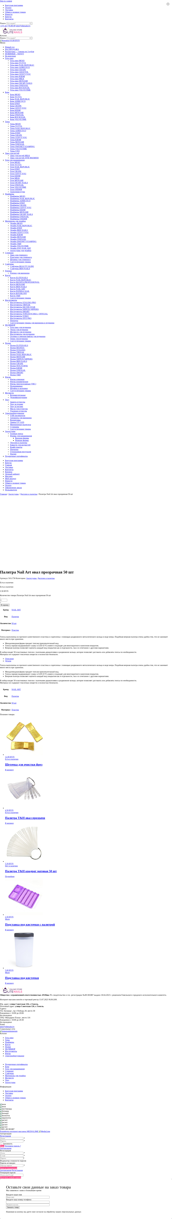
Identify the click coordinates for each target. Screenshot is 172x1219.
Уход (7, 400)
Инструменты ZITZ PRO (20, 318)
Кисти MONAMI (17, 284)
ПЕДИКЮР (10, 325)
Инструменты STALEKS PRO (23, 302)
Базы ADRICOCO (18, 101)
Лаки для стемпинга (18, 255)
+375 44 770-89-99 (7, 26)
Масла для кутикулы (19, 409)
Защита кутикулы (17, 402)
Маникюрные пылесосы (20, 424)
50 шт (14, 623)
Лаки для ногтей (12, 153)
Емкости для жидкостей (20, 445)
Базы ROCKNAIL (17, 117)
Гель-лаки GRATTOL (19, 72)
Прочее (13, 454)
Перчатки (14, 449)
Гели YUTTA (16, 165)
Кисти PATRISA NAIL (19, 291)
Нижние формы (22, 440)
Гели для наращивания (15, 160)
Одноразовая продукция (20, 452)
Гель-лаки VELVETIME (20, 90)
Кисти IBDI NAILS (18, 287)
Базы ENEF (15, 103)
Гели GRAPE (15, 171)
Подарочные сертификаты (16, 456)
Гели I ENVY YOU (18, 174)
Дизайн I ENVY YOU (19, 232)
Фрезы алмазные (17, 379)
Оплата (8, 8)
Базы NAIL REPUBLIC (20, 99)
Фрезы (8, 377)
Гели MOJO (15, 162)
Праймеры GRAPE (18, 205)
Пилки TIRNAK (17, 352)
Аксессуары (10, 431)
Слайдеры (9, 264)
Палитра (15, 617)
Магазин (8, 476)
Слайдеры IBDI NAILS (20, 269)
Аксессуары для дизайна (20, 250)
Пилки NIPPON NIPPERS (21, 359)
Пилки (8, 343)
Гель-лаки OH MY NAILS (21, 83)
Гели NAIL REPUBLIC (20, 167)
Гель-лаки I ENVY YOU (20, 74)
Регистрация (5, 1136)
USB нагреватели (17, 415)
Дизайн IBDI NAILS (19, 230)
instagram (13, 1031)
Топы (7, 122)
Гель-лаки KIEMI (17, 76)
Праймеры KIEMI (17, 210)
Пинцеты (14, 321)
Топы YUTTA (16, 126)
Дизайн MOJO (16, 223)
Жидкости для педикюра (20, 332)
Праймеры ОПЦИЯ (18, 219)
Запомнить (7, 1144)
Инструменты (11, 300)
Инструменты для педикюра (22, 334)
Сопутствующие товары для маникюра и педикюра (32, 323)
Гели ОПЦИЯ (16, 189)
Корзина (8, 472)
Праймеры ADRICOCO (20, 201)
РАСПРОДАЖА (12, 49)
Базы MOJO (15, 94)
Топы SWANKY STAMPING (22, 146)
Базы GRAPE (16, 106)
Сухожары (14, 427)
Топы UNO (15, 151)
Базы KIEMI (15, 110)
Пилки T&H (15, 375)
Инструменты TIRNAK (20, 305)
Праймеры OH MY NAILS (21, 214)
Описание (9, 659)
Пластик (15, 630)
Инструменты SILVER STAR (22, 307)
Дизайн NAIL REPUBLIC (21, 226)
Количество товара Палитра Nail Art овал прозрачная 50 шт (25, 595)
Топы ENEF (15, 133)
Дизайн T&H (15, 244)
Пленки (8, 271)
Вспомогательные (18, 395)
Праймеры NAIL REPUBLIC (22, 198)
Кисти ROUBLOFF (18, 293)
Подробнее (9, 876)
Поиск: (3, 23)
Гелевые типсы (16, 434)
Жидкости (9, 393)
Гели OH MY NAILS (19, 183)
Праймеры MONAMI (19, 212)
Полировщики (16, 386)
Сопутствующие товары (20, 262)
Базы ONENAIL (17, 115)
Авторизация (5, 1148)
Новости (8, 14)
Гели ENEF (15, 169)
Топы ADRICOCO (18, 131)
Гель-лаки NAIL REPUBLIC (22, 65)
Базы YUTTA (16, 97)
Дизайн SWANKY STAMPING (23, 241)
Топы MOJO (15, 124)
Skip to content (6, 1)
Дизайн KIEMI (16, 235)
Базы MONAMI (16, 113)
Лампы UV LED (17, 422)
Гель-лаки (9, 58)
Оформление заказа (13, 488)
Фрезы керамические (19, 382)
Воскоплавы (15, 420)
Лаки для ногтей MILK (20, 155)
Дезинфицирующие (18, 397)
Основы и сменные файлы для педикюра (27, 336)
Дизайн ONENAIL (18, 239)
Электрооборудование (14, 413)
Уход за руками (16, 404)
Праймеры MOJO (17, 196)
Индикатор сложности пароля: (13, 1161)
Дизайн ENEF (16, 228)
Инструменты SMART (19, 311)
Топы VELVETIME (18, 149)
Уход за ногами (16, 406)
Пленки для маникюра (19, 273)
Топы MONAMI (17, 142)
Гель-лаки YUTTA (18, 63)
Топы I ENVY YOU (18, 137)
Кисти (7, 275)
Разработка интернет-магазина (19, 1131)
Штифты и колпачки (19, 388)
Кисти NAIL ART (17, 289)
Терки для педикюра (19, 339)
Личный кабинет (12, 474)
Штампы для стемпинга (20, 259)
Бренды (8, 17)
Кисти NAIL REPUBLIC (20, 280)
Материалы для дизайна (15, 221)
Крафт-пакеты (16, 447)
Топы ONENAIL (17, 144)
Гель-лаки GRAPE (18, 70)
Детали (8, 661)
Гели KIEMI (15, 176)
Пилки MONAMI (17, 357)
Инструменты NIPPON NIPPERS (24, 309)
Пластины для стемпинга (21, 257)
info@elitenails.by (23, 26)
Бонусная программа (14, 5)
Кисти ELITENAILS (19, 278)
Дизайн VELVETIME (19, 246)
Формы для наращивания (21, 436)
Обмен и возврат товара (15, 12)
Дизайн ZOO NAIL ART (20, 248)
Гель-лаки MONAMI (19, 81)
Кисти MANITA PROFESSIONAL (25, 282)
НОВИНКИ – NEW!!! (14, 54)
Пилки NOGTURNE (19, 366)
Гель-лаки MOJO (17, 61)
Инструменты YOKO (19, 316)
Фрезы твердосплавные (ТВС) (23, 384)
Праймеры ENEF (17, 203)
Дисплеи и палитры (18, 443)
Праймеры (9, 194)
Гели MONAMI (16, 180)
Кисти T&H (15, 296)
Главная (8, 465)
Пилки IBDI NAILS (18, 361)
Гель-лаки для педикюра (20, 327)
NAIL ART (16, 610)
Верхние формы (22, 438)
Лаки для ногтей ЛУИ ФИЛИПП (24, 158)
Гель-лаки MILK (17, 79)
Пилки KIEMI (16, 368)
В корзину (5, 605)
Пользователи (11, 490)
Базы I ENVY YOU (18, 108)
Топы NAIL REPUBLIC (20, 128)
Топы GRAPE (16, 135)
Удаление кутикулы (18, 411)
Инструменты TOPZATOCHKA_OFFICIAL (29, 314)
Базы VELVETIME (18, 119)
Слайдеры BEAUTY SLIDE (22, 266)
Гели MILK (15, 178)
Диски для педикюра (19, 330)
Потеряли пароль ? (13, 1146)
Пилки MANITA (17, 348)
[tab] (88, 659)
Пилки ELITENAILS (19, 345)
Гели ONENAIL (17, 185)
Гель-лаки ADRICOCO (20, 67)
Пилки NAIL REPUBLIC (21, 354)
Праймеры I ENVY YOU (20, 207)
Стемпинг (9, 253)
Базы (7, 92)
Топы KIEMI (15, 140)
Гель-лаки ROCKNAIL (20, 88)
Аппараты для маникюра (21, 418)
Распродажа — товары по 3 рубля (19, 51)
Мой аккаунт (10, 479)
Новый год (9, 47)
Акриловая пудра (17, 192)
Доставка (9, 10)
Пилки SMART (16, 373)
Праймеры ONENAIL (19, 217)
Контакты (9, 19)
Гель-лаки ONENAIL (19, 85)
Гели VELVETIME (18, 187)
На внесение (10, 56)
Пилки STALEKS (17, 350)
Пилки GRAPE (16, 363)
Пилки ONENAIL (18, 370)
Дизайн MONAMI (18, 237)
